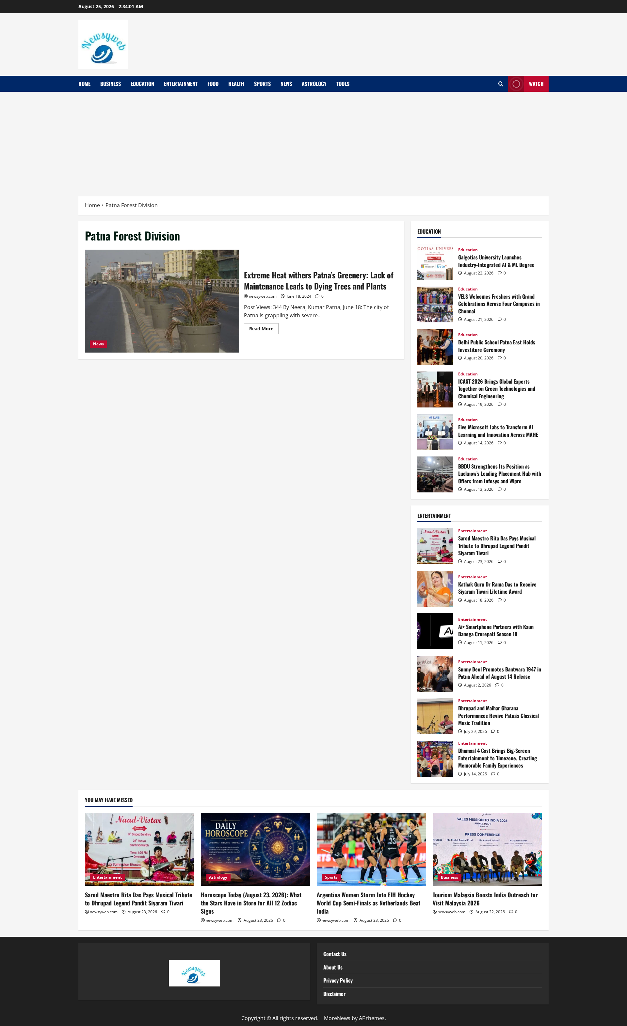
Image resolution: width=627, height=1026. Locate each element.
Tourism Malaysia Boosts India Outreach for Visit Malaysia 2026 (485, 898)
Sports (262, 84)
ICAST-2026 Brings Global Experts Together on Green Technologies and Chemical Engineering (435, 389)
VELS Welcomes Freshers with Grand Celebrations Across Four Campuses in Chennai (435, 305)
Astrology (314, 84)
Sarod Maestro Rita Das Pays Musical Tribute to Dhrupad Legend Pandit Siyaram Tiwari (435, 546)
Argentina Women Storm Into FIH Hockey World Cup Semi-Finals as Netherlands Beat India (368, 902)
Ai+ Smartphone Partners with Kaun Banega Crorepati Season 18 (435, 631)
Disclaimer (334, 994)
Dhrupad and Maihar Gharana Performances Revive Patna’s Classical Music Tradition (435, 716)
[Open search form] (500, 84)
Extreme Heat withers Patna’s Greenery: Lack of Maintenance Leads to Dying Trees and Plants (162, 301)
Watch (536, 84)
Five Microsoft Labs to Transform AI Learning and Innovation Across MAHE (435, 432)
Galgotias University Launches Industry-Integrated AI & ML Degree (435, 262)
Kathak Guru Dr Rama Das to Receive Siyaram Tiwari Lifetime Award (435, 589)
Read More (264, 327)
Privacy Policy (338, 980)
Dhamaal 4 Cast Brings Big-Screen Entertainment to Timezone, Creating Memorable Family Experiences (435, 759)
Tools (342, 84)
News (286, 84)
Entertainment (181, 84)
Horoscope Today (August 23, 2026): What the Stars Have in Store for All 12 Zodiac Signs (251, 902)
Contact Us (334, 954)
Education (142, 84)
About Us (333, 967)
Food (212, 84)
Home (84, 84)
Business (110, 84)
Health (236, 84)
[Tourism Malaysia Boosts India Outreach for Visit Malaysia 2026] (487, 849)
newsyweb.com (263, 296)
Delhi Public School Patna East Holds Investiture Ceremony (435, 347)
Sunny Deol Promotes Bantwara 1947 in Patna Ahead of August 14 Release (435, 674)
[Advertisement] (313, 141)
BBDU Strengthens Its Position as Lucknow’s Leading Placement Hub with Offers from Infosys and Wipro (435, 474)
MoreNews (337, 1018)
